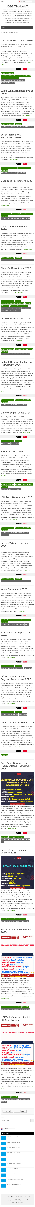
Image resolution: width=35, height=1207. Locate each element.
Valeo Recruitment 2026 (14, 589)
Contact (14, 1196)
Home (4, 1196)
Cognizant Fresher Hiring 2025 (17, 722)
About (9, 1196)
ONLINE (20, 581)
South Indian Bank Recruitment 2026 (11, 136)
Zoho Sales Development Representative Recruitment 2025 (16, 766)
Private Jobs (15, 78)
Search (2, 1117)
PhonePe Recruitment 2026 (16, 268)
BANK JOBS (4, 172)
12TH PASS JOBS (16, 308)
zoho (2, 842)
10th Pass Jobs (20, 303)
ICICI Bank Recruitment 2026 (17, 40)
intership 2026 (15, 443)
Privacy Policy (28, 1196)
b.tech (18, 919)
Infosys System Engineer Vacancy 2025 (14, 851)
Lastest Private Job (23, 532)
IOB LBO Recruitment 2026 (14, 1152)
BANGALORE (14, 714)
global (8, 443)
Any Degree (4, 213)
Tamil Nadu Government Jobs (8, 619)
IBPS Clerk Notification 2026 (14, 1163)
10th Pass (17, 301)
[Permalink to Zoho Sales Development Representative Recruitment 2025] (17, 788)
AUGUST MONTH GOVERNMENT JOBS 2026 (12, 75)
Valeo (26, 624)
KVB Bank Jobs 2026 (12, 451)
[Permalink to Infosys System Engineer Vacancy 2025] (17, 872)
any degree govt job (14, 213)
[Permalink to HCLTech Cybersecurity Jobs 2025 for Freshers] (17, 1044)
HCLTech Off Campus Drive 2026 (16, 634)
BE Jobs (23, 919)
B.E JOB (13, 921)
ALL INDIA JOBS (5, 80)
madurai (18, 1099)
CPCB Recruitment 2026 (13, 1137)
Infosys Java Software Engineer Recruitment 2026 (16, 678)
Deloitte (3, 443)
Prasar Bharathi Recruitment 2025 (16, 931)
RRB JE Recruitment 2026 (13, 1142)
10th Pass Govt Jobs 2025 (8, 303)
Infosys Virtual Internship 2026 (14, 544)
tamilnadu (3, 1101)
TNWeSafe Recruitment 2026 (14, 1184)
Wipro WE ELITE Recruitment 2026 (17, 92)
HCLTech (17, 668)
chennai (13, 624)
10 (18, 1111)
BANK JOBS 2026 (5, 78)
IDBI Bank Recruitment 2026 (16, 497)
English (5, 1129)
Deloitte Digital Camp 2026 (16, 412)
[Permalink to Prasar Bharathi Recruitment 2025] (17, 956)
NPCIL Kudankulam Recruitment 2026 (16, 1174)
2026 (2, 668)
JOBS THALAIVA (17, 6)
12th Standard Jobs (15, 305)
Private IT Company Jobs (7, 73)
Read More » (26, 115)
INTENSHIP (14, 581)
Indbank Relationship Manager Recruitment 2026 (17, 363)
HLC (22, 668)
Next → (23, 1111)
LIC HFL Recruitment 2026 (15, 318)
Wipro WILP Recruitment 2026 (14, 228)
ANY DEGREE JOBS (16, 218)
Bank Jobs (28, 75)
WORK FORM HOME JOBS (8, 82)
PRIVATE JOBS (20, 80)
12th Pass (27, 303)
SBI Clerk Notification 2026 (13, 1147)
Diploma (19, 1006)
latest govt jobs (13, 172)
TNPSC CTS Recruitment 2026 (14, 1158)
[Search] (32, 1120)
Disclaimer (21, 1196)
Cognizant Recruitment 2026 (16, 181)
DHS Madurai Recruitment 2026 (15, 1179)
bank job (13, 80)
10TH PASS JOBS (5, 308)
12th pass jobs (5, 305)
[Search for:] (14, 1)
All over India (4, 837)
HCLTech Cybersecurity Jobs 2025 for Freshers (16, 1018)
